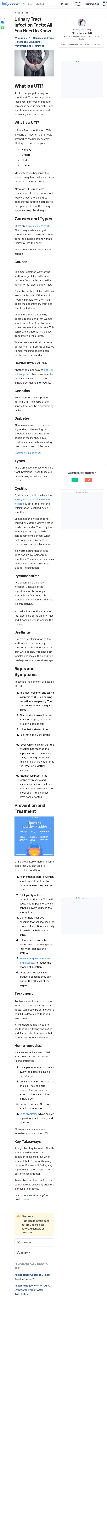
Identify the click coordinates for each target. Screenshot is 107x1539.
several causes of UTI (38, 226)
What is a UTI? (22, 38)
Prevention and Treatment (29, 45)
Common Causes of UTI (28, 452)
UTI (33, 13)
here (26, 1199)
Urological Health (21, 13)
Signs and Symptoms (28, 41)
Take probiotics (28, 1113)
